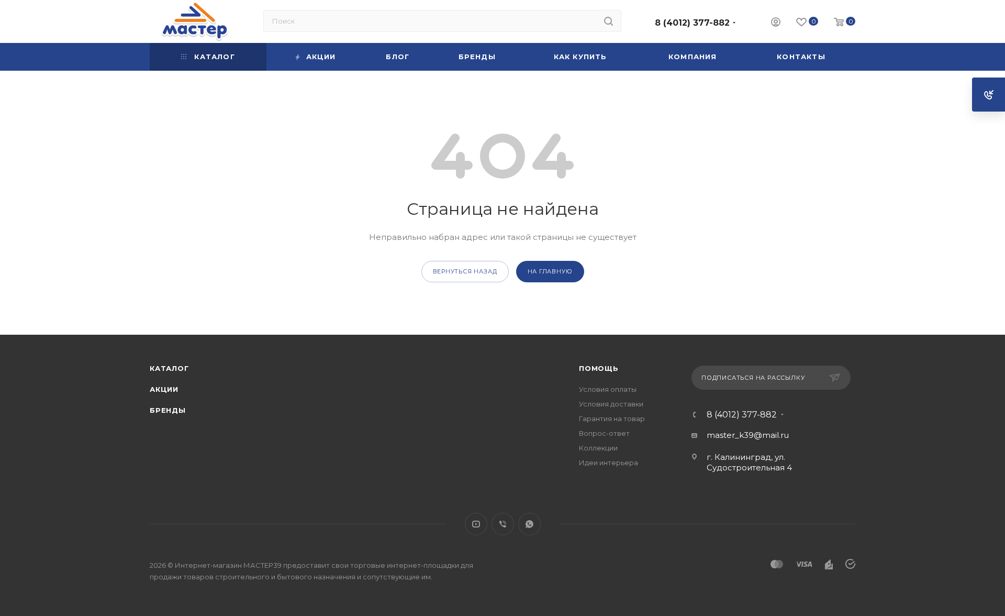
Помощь (599, 368)
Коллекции (598, 448)
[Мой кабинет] (775, 23)
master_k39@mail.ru (748, 435)
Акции (164, 389)
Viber (503, 524)
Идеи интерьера (608, 462)
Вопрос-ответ (604, 433)
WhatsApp (529, 524)
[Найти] (608, 21)
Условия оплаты (607, 389)
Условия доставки (611, 404)
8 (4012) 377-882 (692, 23)
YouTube (476, 524)
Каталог (169, 368)
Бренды (168, 410)
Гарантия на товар (612, 418)
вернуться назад (465, 271)
